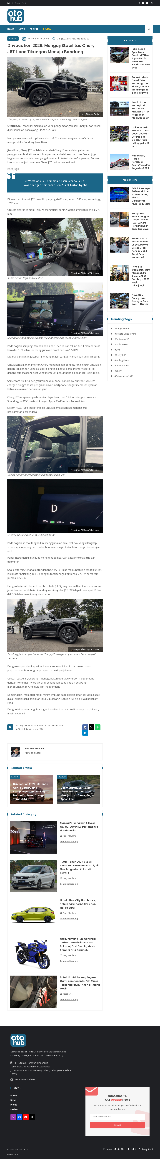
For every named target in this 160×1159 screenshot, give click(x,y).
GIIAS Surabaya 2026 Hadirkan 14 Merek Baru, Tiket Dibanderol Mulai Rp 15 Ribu (141, 196)
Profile (34, 29)
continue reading (69, 841)
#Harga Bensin (122, 328)
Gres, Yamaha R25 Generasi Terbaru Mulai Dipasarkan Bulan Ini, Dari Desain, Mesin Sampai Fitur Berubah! (78, 944)
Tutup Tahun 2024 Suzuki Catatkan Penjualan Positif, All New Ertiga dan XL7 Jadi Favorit (79, 867)
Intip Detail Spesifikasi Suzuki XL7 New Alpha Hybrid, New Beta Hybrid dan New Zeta (141, 58)
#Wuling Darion (122, 360)
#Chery (118, 370)
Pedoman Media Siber (114, 1149)
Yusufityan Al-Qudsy (38, 38)
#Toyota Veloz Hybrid (125, 333)
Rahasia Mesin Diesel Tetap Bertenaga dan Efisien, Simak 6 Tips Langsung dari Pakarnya (140, 85)
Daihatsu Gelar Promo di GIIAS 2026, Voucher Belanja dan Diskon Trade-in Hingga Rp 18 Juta (140, 137)
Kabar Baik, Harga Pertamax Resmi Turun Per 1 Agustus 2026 (141, 162)
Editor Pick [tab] (130, 40)
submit (117, 1125)
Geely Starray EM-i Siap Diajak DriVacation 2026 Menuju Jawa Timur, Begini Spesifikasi (77, 793)
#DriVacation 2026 (40, 725)
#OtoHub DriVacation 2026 (29, 729)
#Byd (117, 349)
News (22, 29)
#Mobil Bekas (121, 344)
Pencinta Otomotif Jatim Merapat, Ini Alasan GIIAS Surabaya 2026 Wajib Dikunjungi (141, 276)
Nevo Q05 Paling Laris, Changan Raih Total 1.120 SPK (140, 299)
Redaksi (132, 1149)
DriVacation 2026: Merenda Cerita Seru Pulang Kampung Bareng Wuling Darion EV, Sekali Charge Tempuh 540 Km (30, 791)
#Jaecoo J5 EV (122, 365)
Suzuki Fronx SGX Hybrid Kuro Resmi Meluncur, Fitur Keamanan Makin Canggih (140, 110)
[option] (31, 789)
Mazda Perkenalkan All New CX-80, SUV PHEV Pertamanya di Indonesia (79, 826)
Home (10, 29)
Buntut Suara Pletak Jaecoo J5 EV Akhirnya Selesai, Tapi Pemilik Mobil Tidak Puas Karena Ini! (140, 248)
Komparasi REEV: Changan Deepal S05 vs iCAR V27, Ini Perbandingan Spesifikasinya (140, 221)
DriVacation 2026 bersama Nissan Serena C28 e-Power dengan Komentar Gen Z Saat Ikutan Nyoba (55, 183)
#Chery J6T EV (23, 725)
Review (47, 29)
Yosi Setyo (68, 994)
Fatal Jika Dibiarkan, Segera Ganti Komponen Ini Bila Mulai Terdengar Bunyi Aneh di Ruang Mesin (80, 983)
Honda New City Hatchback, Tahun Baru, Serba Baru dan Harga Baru (78, 904)
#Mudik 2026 (56, 725)
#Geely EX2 (120, 354)
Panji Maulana (34, 748)
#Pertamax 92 (122, 339)
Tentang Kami (145, 1149)
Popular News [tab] (129, 179)
